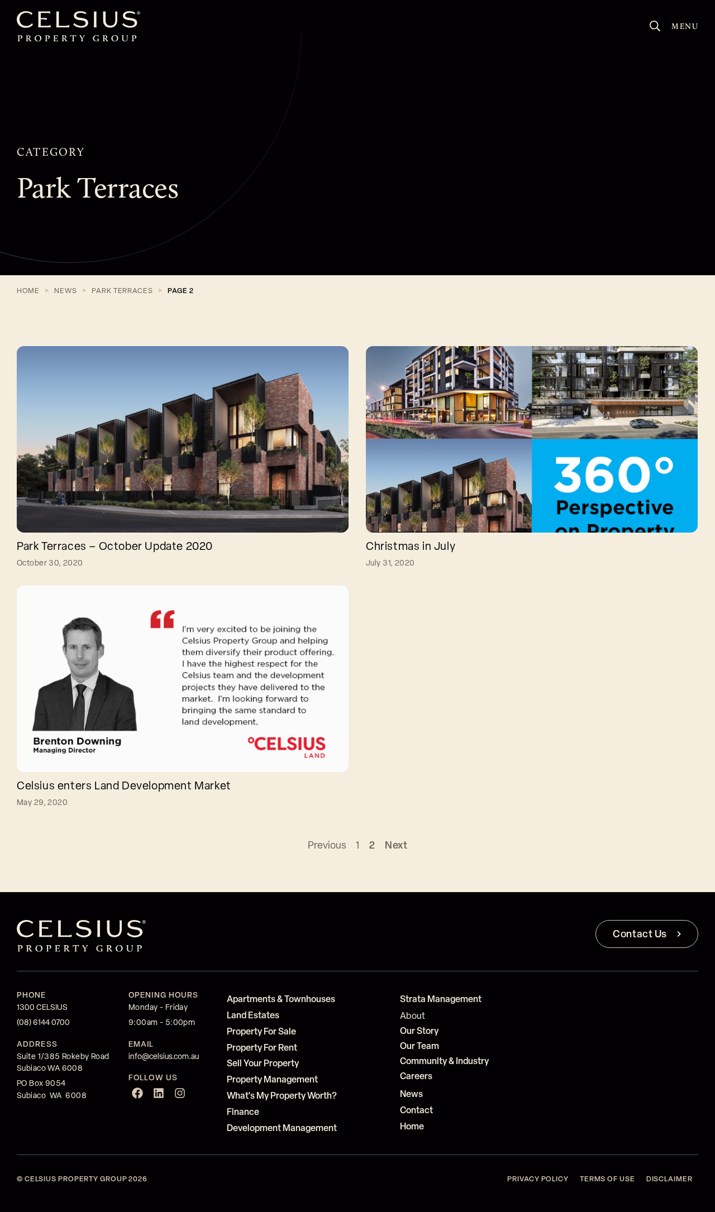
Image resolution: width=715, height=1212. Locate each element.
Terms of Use (607, 1179)
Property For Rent (262, 1047)
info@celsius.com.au (163, 1056)
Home (28, 290)
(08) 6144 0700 (43, 1022)
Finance (243, 1111)
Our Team (419, 1045)
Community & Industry (444, 1061)
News (65, 290)
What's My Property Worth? (282, 1095)
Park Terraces (122, 290)
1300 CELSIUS (42, 1007)
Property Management (272, 1079)
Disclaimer (669, 1179)
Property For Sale (261, 1031)
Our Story (419, 1030)
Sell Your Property (263, 1063)
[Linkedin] (159, 1093)
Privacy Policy (538, 1179)
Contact (416, 1110)
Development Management (282, 1128)
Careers (416, 1076)
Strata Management (441, 999)
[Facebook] (137, 1093)
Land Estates (253, 1015)
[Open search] (655, 26)
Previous (327, 845)
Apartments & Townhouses (281, 999)
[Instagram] (180, 1093)
